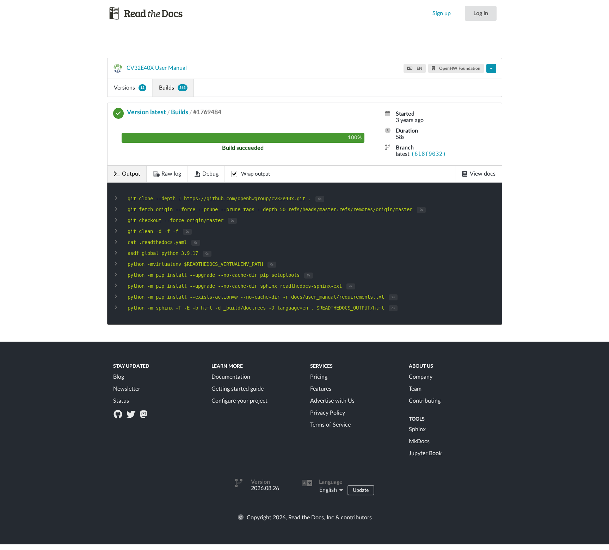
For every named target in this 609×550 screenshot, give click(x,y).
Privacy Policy (327, 413)
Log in (480, 13)
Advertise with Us (332, 401)
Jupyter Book (425, 453)
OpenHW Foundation (459, 68)
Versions (129, 88)
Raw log (171, 174)
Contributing (425, 401)
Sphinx (417, 429)
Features (320, 389)
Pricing (318, 377)
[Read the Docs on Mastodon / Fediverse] (144, 414)
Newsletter (126, 389)
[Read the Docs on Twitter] (131, 414)
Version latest (146, 112)
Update (361, 490)
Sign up (441, 13)
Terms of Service (330, 425)
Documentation (230, 377)
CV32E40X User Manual (157, 68)
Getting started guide (237, 389)
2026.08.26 (265, 488)
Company (420, 377)
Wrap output (255, 174)
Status (121, 401)
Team (415, 389)
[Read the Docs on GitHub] (118, 414)
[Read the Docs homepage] (152, 13)
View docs (483, 174)
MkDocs (419, 441)
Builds (172, 88)
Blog (118, 377)
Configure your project (239, 401)
